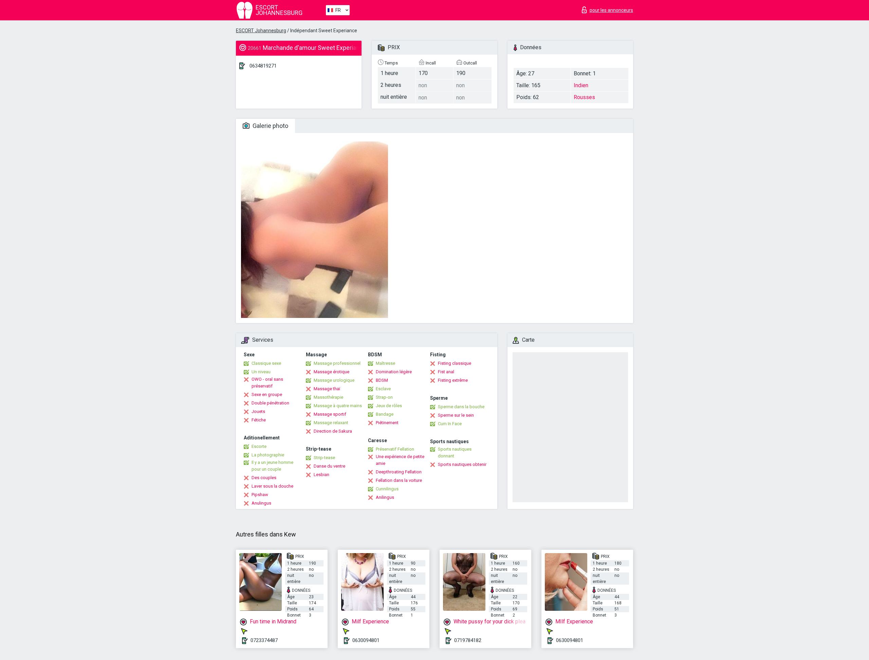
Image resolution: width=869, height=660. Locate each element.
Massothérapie (328, 397)
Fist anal (446, 371)
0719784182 (467, 640)
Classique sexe (266, 363)
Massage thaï (327, 388)
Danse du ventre (329, 466)
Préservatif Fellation (395, 449)
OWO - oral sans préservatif (267, 383)
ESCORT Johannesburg (261, 30)
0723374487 (264, 640)
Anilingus (385, 497)
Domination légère (394, 371)
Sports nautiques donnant (455, 452)
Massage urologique (334, 380)
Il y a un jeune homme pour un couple (272, 466)
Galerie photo (269, 125)
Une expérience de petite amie (400, 460)
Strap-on (384, 397)
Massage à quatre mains (338, 405)
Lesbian (321, 474)
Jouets (258, 411)
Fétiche (259, 419)
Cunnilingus (387, 488)
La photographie (268, 454)
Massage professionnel (337, 363)
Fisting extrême (453, 380)
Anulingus (261, 503)
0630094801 (366, 640)
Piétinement (387, 422)
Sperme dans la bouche (461, 406)
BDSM (382, 380)
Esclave (383, 388)
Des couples (264, 477)
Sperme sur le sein (456, 415)
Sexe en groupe (267, 394)
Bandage (384, 414)
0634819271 (263, 66)
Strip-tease (324, 457)
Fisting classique (454, 363)
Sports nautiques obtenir (462, 464)
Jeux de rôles (389, 405)
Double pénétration (270, 403)
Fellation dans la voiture (399, 480)
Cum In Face (450, 423)
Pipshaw (260, 494)
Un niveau (261, 371)
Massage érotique (331, 371)
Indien (581, 85)
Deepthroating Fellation (399, 471)
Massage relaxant (331, 422)
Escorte (259, 446)
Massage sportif (330, 414)
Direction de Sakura (333, 431)
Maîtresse (385, 363)
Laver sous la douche (272, 486)
